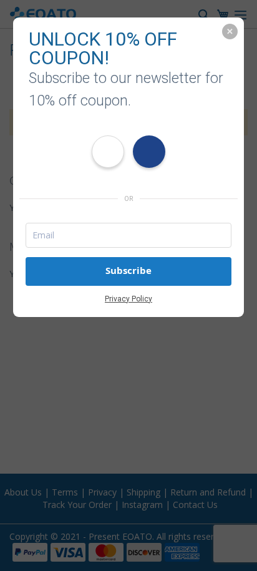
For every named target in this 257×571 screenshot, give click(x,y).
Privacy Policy (128, 299)
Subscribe (128, 270)
